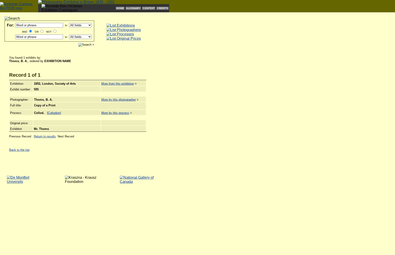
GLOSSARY (133, 8)
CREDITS (162, 8)
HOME (120, 8)
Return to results (45, 136)
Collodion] (54, 113)
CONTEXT (149, 8)
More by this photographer (118, 99)
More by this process (115, 113)
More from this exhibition (117, 83)
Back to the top (19, 150)
